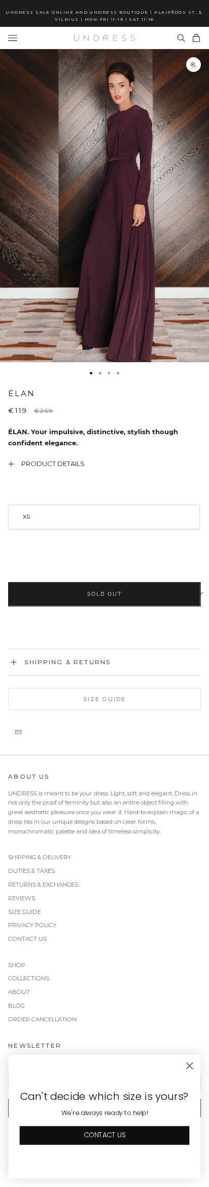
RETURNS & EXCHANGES (43, 884)
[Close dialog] (189, 1065)
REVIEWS (21, 898)
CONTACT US (27, 938)
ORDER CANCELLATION (42, 1019)
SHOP (16, 965)
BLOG (16, 1005)
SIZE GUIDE (24, 911)
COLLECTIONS (28, 978)
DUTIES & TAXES (31, 870)
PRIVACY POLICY (32, 925)
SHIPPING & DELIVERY (39, 857)
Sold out (104, 594)
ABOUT (19, 991)
